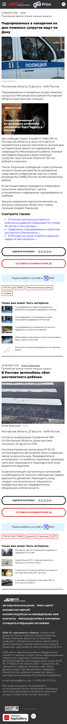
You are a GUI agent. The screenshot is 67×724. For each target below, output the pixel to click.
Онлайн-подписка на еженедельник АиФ (30, 614)
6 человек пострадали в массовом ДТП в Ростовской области (35, 581)
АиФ (25, 425)
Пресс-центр (45, 605)
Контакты (9, 618)
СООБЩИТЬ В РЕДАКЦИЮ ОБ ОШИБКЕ (25, 623)
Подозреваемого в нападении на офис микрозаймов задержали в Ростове (34, 318)
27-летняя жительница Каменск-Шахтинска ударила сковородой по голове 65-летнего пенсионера (32, 223)
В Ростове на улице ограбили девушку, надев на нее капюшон (32, 237)
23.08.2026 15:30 (10, 365)
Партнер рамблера (29, 709)
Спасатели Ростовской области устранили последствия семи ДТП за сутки (36, 571)
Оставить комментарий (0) (34, 263)
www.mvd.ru (8, 81)
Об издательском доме (18, 605)
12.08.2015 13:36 (10, 12)
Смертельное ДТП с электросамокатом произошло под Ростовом (34, 561)
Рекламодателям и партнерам (39, 618)
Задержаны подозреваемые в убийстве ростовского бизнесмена (32, 231)
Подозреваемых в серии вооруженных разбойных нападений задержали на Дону (35, 308)
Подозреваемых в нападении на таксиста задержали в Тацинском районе (35, 328)
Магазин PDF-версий (16, 610)
